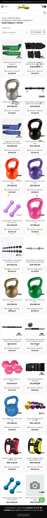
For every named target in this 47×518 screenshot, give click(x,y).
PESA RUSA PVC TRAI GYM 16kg (35, 498)
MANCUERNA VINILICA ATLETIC (35, 419)
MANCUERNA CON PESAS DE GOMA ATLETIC (12, 261)
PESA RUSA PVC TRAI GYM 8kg (35, 301)
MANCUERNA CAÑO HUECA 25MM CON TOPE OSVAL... (35, 103)
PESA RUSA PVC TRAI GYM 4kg (12, 182)
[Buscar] (44, 13)
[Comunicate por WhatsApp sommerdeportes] (42, 499)
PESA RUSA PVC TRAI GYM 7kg (12, 419)
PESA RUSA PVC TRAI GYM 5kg (12, 103)
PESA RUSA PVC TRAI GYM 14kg (12, 301)
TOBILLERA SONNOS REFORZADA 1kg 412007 (12, 142)
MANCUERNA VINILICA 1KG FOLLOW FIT (12, 221)
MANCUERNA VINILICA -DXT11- (12, 380)
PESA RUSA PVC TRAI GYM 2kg (35, 221)
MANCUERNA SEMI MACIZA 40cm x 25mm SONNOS (35, 340)
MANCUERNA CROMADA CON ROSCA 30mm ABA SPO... (35, 261)
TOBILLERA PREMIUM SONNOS (35, 380)
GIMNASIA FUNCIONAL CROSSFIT (17, 20)
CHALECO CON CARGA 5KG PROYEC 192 (12, 459)
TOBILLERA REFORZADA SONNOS (12, 63)
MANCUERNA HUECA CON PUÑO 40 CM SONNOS (12, 340)
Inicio (4, 18)
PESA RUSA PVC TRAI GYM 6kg (35, 142)
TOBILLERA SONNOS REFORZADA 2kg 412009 (35, 63)
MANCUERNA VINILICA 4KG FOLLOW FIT (12, 498)
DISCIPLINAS (14, 18)
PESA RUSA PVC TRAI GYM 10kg (35, 182)
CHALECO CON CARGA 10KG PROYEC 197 (35, 459)
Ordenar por (6, 28)
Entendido (23, 515)
